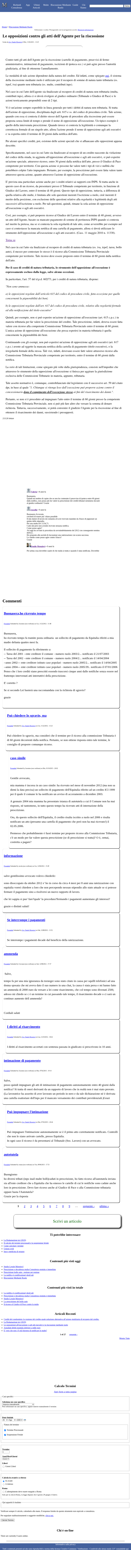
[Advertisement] (64, 570)
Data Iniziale (7, 1417)
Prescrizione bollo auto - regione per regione (21, 1272)
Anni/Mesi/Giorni (9, 1456)
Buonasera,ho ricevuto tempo (25, 613)
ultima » (104, 1206)
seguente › (89, 1206)
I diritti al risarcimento (23, 1027)
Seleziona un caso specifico (13, 1402)
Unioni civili (9, 1249)
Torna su (10, 240)
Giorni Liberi (10, 1466)
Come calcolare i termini (13, 1246)
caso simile (18, 758)
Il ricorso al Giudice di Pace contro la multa (21, 1304)
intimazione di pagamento (22, 1060)
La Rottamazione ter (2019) (15, 1240)
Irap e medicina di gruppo (14, 1251)
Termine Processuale (15, 1430)
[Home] (4, 6)
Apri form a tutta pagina (65, 1391)
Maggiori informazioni (86, 30)
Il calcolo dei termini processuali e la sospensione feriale (26, 1243)
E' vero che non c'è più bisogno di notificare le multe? (25, 1331)
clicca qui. (49, 1515)
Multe (46, 5)
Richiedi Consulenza (16, 6)
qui (107, 75)
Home (4, 27)
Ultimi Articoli (36, 6)
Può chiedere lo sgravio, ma (27, 715)
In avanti (8, 1481)
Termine (5, 1449)
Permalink (7, 624)
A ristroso (9, 1484)
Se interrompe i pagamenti (26, 920)
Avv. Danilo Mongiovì (15, 42)
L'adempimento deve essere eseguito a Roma (23, 1491)
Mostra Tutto (124, 1338)
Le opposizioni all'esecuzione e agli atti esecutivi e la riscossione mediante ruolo (36, 1325)
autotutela (11, 1154)
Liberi (5, 1463)
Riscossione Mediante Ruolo (61, 6)
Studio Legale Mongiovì (13, 1267)
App (28, 5)
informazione (13, 856)
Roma (4, 1488)
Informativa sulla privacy (66, 1544)
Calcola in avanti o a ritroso (14, 1478)
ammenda (11, 954)
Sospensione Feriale (15, 1435)
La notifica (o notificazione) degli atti (19, 1275)
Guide (75, 5)
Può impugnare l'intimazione (27, 1112)
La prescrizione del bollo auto (16, 1301)
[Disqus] (64, 453)
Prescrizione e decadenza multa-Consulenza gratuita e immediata (30, 1269)
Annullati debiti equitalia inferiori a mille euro (22, 1328)
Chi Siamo (83, 6)
